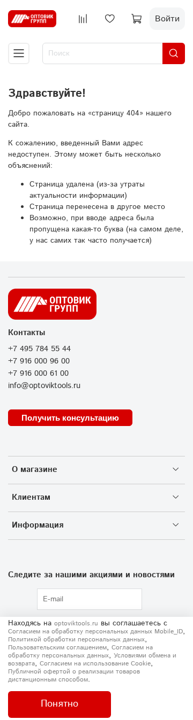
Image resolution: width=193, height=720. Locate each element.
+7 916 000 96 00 (39, 361)
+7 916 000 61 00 (38, 374)
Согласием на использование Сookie (95, 663)
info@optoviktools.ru (44, 386)
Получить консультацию (70, 417)
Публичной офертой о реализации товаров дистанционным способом (74, 675)
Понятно (59, 704)
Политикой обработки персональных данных (76, 639)
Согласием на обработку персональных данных (80, 651)
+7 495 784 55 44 (39, 349)
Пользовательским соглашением (57, 647)
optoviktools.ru (76, 623)
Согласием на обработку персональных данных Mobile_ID (95, 631)
